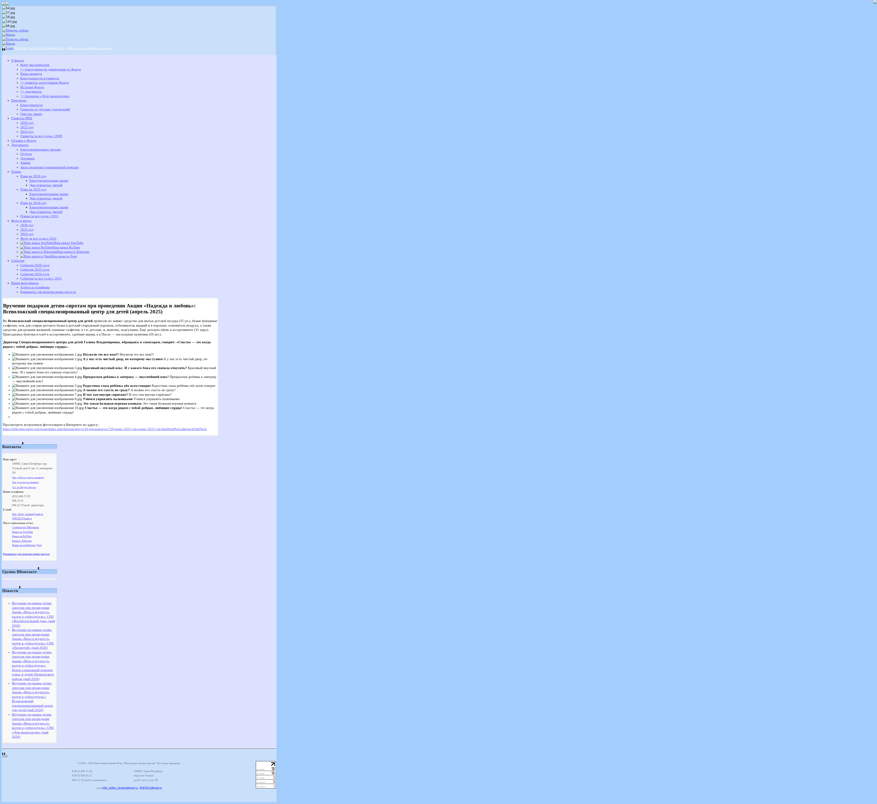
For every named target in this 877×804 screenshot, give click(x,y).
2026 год (27, 123)
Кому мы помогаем (34, 65)
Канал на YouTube (22, 532)
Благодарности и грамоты (39, 78)
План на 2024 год (33, 203)
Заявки (25, 163)
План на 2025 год (33, 189)
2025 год (27, 127)
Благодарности (31, 105)
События (17, 260)
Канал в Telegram (22, 540)
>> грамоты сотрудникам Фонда (44, 82)
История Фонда (32, 87)
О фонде (17, 60)
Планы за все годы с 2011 (39, 216)
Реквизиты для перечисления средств (48, 292)
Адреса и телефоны (35, 287)
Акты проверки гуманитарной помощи (49, 167)
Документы (19, 145)
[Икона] (8, 35)
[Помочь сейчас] (15, 30)
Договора (27, 158)
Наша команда (31, 74)
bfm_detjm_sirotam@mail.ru (27, 514)
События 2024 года (34, 274)
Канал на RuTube (22, 536)
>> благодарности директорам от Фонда (50, 69)
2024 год (27, 132)
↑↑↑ (5, 755)
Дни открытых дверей (45, 185)
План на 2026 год (33, 176)
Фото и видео (21, 221)
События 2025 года (34, 269)
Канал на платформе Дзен (27, 545)
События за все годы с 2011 (41, 278)
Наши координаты (25, 283)
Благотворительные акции (48, 180)
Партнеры (18, 100)
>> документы (31, 91)
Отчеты (26, 154)
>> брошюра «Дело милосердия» (45, 96)
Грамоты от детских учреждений (45, 109)
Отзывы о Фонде (23, 140)
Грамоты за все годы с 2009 (41, 136)
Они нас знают (31, 114)
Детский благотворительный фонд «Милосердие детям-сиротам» (63, 48)
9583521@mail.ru (22, 518)
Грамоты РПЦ (21, 118)
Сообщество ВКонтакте (25, 527)
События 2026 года (34, 265)
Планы (16, 171)
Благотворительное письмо (40, 149)
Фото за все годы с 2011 (38, 238)
